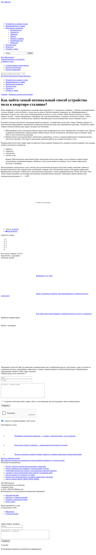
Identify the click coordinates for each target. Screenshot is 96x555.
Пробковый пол (16, 41)
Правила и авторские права (17, 500)
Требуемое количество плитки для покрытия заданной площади (31, 471)
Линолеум (14, 32)
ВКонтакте (10, 512)
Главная (4, 94)
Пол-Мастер (6, 2)
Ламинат (13, 34)
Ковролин (14, 43)
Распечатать (12, 231)
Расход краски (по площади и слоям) (20, 475)
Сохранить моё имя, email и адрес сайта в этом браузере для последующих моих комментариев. (42, 401)
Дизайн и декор (12, 49)
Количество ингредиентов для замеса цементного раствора (29, 477)
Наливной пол (16, 30)
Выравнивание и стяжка (15, 26)
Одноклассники (12, 514)
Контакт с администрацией (16, 497)
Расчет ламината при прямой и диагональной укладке (27, 469)
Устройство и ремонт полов (17, 24)
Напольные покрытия (14, 28)
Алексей (15, 229)
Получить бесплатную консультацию (16, 76)
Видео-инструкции (13, 67)
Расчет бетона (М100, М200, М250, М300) (22, 479)
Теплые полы (11, 45)
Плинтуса (9, 47)
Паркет (13, 36)
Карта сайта (10, 502)
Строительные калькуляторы (17, 65)
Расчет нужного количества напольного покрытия (26, 466)
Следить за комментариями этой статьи (19, 421)
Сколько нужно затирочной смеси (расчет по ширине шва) (29, 473)
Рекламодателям (12, 495)
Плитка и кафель (17, 38)
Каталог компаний (13, 70)
